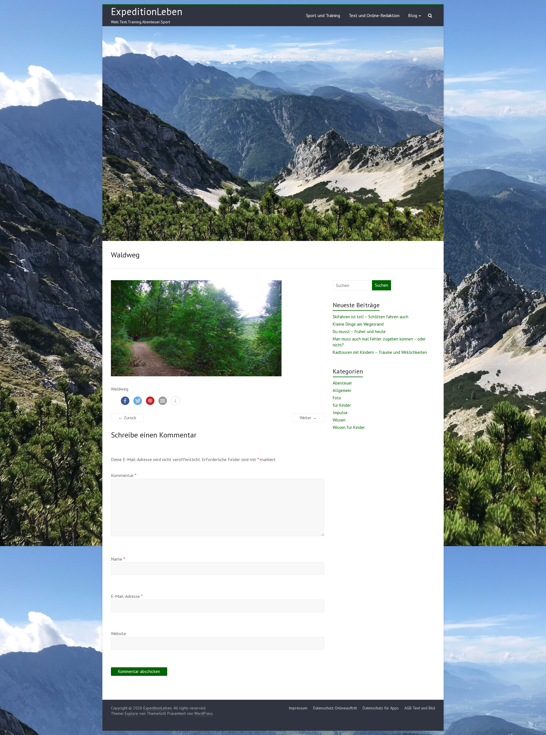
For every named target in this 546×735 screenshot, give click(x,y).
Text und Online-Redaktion (374, 15)
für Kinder (342, 405)
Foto (337, 397)
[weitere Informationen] (175, 401)
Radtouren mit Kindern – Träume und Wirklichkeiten (380, 352)
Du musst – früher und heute (359, 331)
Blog (412, 15)
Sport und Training (323, 15)
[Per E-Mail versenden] (162, 401)
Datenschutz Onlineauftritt (335, 708)
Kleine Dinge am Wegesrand (358, 324)
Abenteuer (342, 383)
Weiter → (308, 417)
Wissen (339, 420)
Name (118, 559)
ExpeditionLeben (146, 11)
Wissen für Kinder (349, 427)
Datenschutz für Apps (381, 708)
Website (118, 633)
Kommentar (123, 475)
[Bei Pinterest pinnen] (150, 401)
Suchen (381, 285)
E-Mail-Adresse (127, 596)
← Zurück (127, 417)
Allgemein (342, 390)
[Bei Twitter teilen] (137, 401)
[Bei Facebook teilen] (125, 401)
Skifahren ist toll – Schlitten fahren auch (370, 316)
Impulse (340, 412)
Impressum (298, 708)
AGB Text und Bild (419, 708)
